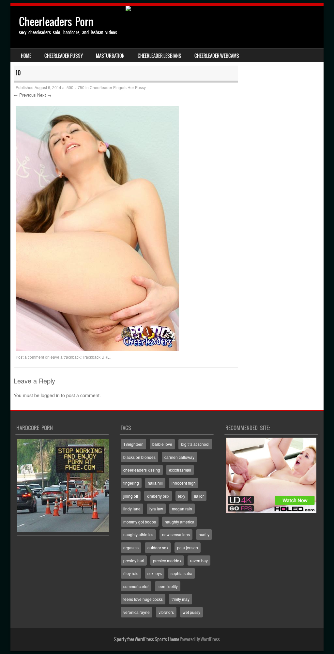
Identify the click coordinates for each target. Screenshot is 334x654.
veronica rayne (136, 612)
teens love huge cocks (143, 599)
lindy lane (132, 508)
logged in (50, 395)
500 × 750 (75, 87)
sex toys (154, 573)
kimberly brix (158, 496)
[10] (97, 349)
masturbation (110, 55)
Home (26, 55)
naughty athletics (138, 534)
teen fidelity (168, 586)
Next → (44, 95)
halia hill (155, 483)
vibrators (166, 612)
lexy (181, 496)
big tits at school (195, 444)
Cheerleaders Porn (56, 22)
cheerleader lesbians (159, 55)
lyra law (156, 508)
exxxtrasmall (180, 470)
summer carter (136, 586)
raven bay (199, 560)
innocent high (184, 483)
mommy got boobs (139, 521)
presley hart (133, 560)
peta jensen (187, 547)
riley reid (131, 573)
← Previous (25, 95)
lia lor (199, 496)
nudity (204, 534)
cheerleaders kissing (141, 470)
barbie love (162, 444)
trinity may (181, 599)
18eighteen (133, 444)
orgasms (131, 547)
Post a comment (30, 357)
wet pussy (191, 612)
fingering (131, 483)
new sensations (176, 534)
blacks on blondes (139, 457)
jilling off (130, 496)
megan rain (182, 508)
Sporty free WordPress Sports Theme (146, 639)
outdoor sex (157, 547)
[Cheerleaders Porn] (167, 8)
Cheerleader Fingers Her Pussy (118, 87)
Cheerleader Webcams (216, 55)
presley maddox (167, 560)
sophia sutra (181, 573)
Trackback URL (96, 357)
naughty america (179, 521)
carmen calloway (179, 457)
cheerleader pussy (63, 55)
